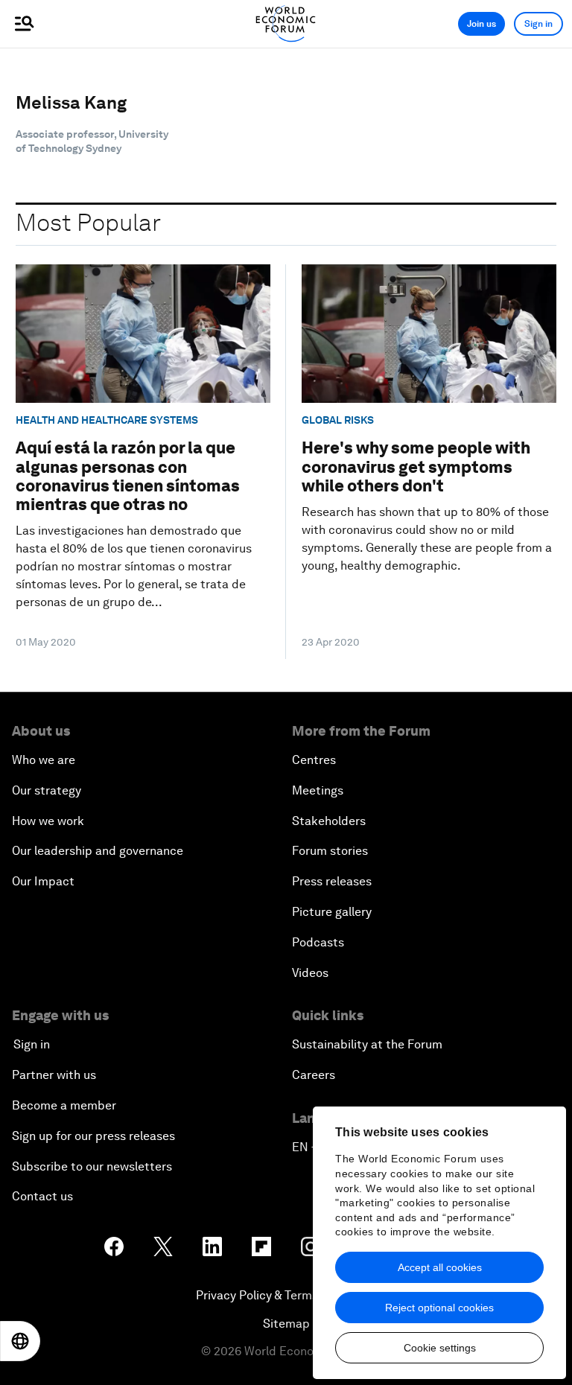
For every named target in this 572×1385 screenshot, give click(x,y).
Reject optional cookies (439, 1308)
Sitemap (286, 1323)
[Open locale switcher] (20, 1341)
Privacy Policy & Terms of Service (286, 1295)
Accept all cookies (440, 1267)
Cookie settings (440, 1348)
